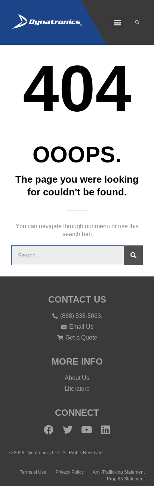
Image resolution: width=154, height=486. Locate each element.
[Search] (133, 255)
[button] (117, 22)
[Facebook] (48, 429)
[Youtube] (87, 429)
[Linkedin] (106, 429)
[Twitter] (68, 429)
